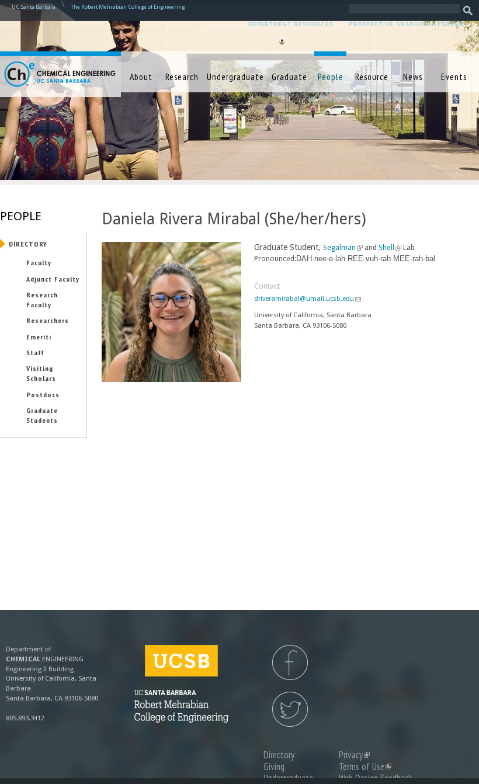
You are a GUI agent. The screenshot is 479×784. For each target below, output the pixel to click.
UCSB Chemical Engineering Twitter (290, 709)
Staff (35, 352)
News (412, 76)
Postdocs (43, 394)
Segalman (341, 248)
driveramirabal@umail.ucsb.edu (307, 299)
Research (182, 76)
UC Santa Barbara (33, 7)
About (141, 76)
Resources (371, 97)
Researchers (47, 320)
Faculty (38, 262)
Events (454, 76)
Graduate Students (42, 415)
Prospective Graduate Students (408, 24)
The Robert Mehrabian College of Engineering (128, 7)
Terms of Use (365, 766)
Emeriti (38, 336)
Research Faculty (42, 299)
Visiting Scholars (41, 373)
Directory (28, 243)
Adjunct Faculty (52, 278)
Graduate (289, 76)
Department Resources (291, 24)
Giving (273, 766)
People (330, 76)
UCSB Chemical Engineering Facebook (290, 662)
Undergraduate (235, 76)
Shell (388, 248)
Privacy (354, 754)
